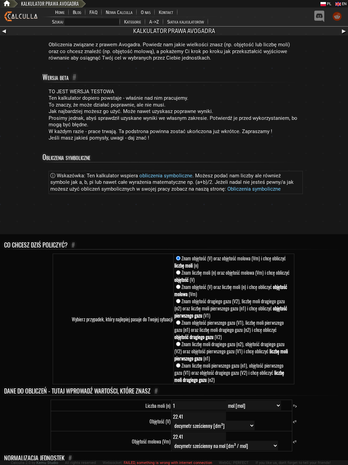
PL (328, 4)
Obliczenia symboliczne (254, 189)
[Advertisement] (174, 215)
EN (344, 4)
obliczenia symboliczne (165, 176)
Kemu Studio (47, 463)
